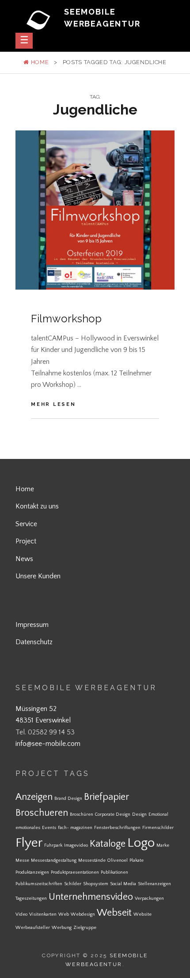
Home (39, 62)
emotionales (27, 827)
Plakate (136, 860)
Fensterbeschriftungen (117, 827)
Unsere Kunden (38, 576)
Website (142, 914)
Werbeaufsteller (32, 927)
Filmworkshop (66, 318)
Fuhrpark (53, 845)
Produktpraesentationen (75, 872)
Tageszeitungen (31, 898)
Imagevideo (76, 845)
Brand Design (68, 798)
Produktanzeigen (32, 872)
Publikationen (114, 872)
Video (21, 914)
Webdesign (83, 914)
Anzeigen (34, 796)
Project (25, 541)
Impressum (32, 625)
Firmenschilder (158, 827)
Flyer (28, 843)
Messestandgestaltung (53, 860)
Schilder (72, 883)
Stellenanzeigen (154, 883)
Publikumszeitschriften (38, 883)
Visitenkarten (43, 914)
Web (63, 914)
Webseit (114, 912)
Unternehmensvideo (91, 896)
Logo (141, 843)
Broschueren (41, 812)
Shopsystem (95, 883)
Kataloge (107, 843)
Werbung (62, 927)
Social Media (123, 883)
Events (49, 827)
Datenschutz (34, 642)
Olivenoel (117, 860)
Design (139, 814)
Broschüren (81, 814)
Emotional (158, 814)
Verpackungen (149, 898)
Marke (162, 845)
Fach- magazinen (75, 827)
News (24, 559)
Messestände (92, 860)
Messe (22, 860)
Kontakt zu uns (37, 506)
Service (26, 524)
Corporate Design (112, 814)
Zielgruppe (84, 927)
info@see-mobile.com (47, 744)
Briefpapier (106, 796)
